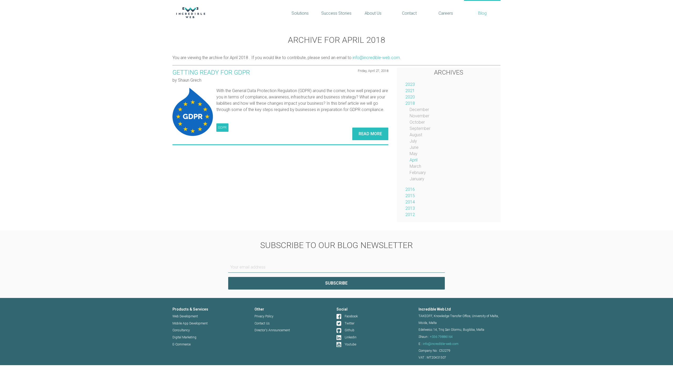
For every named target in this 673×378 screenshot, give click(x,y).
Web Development (185, 316)
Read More (370, 133)
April (413, 160)
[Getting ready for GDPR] (192, 112)
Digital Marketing (184, 337)
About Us (373, 13)
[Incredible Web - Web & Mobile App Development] (222, 12)
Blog (482, 13)
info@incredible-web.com (376, 57)
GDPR (222, 127)
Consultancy (181, 330)
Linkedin (350, 337)
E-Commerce (181, 344)
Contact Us (262, 323)
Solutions (300, 13)
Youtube (350, 344)
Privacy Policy (263, 316)
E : (438, 344)
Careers (446, 13)
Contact (409, 13)
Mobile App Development (190, 323)
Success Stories (336, 13)
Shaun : (436, 337)
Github (349, 330)
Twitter (349, 323)
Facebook (351, 316)
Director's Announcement (272, 330)
